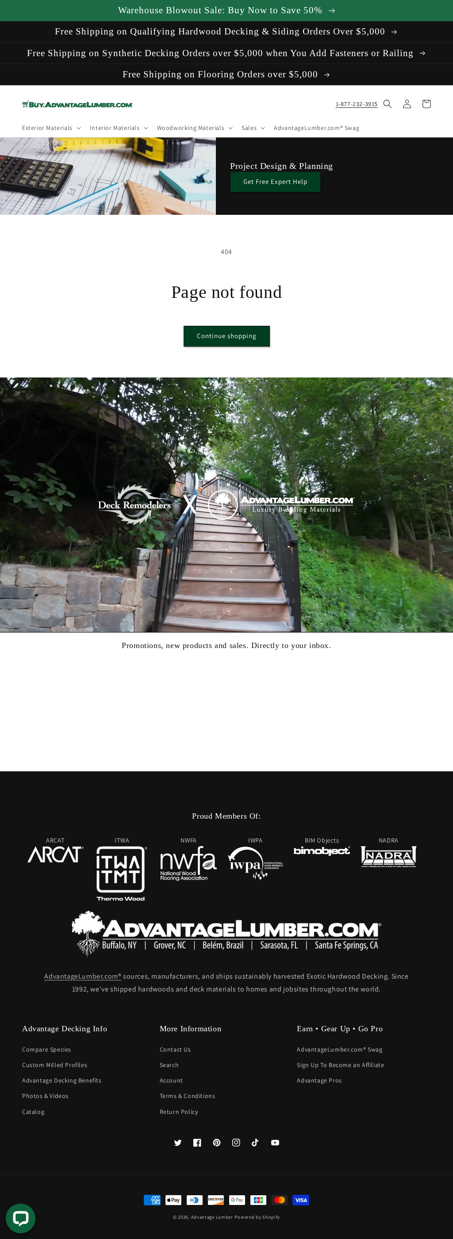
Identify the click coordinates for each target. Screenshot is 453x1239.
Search (169, 1065)
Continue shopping (227, 336)
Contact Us (175, 1049)
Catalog (33, 1112)
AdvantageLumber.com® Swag (339, 1049)
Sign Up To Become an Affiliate (340, 1065)
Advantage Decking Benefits (62, 1080)
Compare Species (46, 1049)
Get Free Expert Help (275, 181)
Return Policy (179, 1112)
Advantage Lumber (212, 1217)
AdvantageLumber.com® (82, 976)
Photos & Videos (45, 1096)
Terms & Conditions (187, 1096)
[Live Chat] (20, 1218)
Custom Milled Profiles (54, 1065)
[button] (50, 127)
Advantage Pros (319, 1080)
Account (171, 1080)
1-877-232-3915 (357, 104)
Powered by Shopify (257, 1217)
